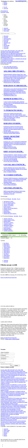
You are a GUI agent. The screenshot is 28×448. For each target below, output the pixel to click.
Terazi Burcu (7, 251)
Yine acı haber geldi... (9, 204)
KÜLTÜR (6, 40)
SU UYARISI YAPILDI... (10, 170)
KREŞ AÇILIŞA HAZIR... (10, 147)
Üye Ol (5, 7)
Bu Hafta (14, 199)
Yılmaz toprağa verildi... (9, 220)
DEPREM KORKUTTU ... (10, 94)
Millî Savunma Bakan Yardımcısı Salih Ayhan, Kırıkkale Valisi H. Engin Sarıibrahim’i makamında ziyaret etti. (14, 192)
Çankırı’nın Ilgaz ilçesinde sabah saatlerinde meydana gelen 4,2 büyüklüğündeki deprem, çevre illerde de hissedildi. (15, 103)
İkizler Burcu (7, 245)
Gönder (16, 365)
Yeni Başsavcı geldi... (9, 201)
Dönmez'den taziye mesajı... (10, 213)
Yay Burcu (6, 253)
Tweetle (6, 277)
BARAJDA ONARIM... (9, 119)
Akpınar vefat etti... (8, 218)
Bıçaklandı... (7, 210)
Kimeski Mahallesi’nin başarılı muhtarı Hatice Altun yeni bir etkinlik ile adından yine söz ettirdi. (15, 168)
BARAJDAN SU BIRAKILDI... (11, 81)
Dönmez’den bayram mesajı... (11, 208)
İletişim (5, 4)
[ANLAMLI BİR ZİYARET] (11, 68)
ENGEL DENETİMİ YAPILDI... (11, 132)
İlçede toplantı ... (7, 206)
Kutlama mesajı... (8, 209)
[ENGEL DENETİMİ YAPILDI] (12, 133)
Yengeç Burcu (7, 247)
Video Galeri (7, 29)
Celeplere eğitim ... (8, 224)
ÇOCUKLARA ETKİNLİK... (11, 160)
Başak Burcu (7, 249)
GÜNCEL (6, 46)
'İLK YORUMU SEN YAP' (21, 1)
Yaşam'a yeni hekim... (9, 205)
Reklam (5, 3)
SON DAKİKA (7, 38)
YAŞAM (6, 37)
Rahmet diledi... (7, 212)
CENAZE (6, 48)
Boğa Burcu (6, 244)
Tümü (5, 196)
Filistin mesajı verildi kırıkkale (12, 339)
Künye (5, 1)
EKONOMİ (6, 45)
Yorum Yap (14, 277)
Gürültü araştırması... (8, 230)
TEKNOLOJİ (7, 42)
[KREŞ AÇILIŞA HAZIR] (10, 148)
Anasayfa (6, 28)
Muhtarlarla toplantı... (9, 225)
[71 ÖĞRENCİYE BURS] (10, 107)
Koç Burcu (6, 243)
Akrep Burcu (7, 252)
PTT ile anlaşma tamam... (10, 202)
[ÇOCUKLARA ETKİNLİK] (11, 161)
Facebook (3, 12)
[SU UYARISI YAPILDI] (10, 171)
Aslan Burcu (7, 248)
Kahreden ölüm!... (8, 229)
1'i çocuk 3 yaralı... (8, 226)
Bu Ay (18, 199)
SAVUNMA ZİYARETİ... (10, 183)
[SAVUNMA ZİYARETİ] (10, 184)
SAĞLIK (6, 41)
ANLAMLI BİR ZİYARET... (11, 66)
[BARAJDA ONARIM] (10, 120)
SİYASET (6, 36)
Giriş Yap (6, 8)
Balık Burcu (6, 258)
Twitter (7, 12)
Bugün (9, 199)
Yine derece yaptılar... (9, 222)
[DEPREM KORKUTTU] (10, 95)
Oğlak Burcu (7, 255)
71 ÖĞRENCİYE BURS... (10, 105)
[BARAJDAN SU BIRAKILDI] (12, 82)
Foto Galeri (6, 30)
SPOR (5, 44)
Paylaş (2, 277)
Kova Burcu (6, 256)
